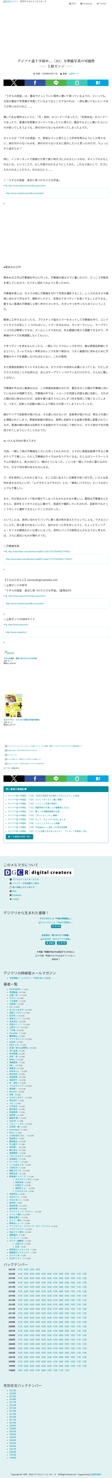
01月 (20, 1269)
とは (25, 879)
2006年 (12, 1434)
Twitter (102, 3)
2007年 (12, 1431)
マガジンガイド (16, 1229)
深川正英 (13, 1051)
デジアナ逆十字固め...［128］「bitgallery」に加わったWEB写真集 (37, 827)
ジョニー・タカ (16, 1124)
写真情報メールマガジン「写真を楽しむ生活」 (30, 978)
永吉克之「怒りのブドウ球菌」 (56, 935)
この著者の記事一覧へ (20, 837)
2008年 (12, 1428)
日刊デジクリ (15, 1258)
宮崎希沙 (13, 1138)
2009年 (12, 1425)
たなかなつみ (21, 1191)
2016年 (12, 1405)
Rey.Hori (13, 1092)
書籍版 (51, 943)
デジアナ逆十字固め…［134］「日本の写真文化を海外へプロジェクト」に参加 (43, 796)
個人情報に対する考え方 (23, 887)
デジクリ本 (14, 1255)
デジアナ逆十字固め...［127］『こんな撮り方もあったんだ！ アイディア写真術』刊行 (47, 831)
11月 (78, 1274)
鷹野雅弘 (13, 1036)
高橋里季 (13, 1062)
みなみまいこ (15, 1200)
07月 (55, 1274)
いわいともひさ (16, 1156)
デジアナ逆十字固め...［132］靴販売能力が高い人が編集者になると (39, 807)
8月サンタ (14, 1045)
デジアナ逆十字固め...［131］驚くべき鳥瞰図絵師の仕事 (34, 811)
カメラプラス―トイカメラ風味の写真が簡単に (22, 720)
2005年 (12, 1437)
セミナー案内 (15, 1220)
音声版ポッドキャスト (19, 1249)
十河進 (12, 1030)
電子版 (57, 926)
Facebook (87, 3)
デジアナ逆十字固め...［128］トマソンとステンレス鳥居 (34, 823)
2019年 (12, 1396)
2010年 (12, 1423)
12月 (84, 1274)
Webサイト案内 (16, 1232)
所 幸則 (13, 1083)
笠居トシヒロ (15, 1013)
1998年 (12, 1458)
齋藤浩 (12, 1068)
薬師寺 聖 (13, 1118)
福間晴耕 (13, 1153)
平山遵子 (13, 1144)
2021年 (12, 1390)
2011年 (12, 1420)
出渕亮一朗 (14, 1127)
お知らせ (19, 1244)
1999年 (12, 1455)
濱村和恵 (13, 1208)
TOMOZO (13, 1168)
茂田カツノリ (15, 1024)
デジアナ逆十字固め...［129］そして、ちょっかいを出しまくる (37, 819)
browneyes (14, 1130)
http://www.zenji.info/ (18, 624)
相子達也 (13, 1074)
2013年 (12, 1414)
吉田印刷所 (96, 1474)
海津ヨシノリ (15, 1018)
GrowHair (13, 1033)
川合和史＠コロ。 (17, 1135)
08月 (61, 1274)
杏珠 (11, 1094)
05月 (43, 1274)
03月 (32, 1269)
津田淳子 (13, 1080)
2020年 (12, 1393)
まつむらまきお (16, 1010)
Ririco (11, 1132)
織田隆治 (13, 1141)
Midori (12, 1059)
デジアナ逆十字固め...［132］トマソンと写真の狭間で (33, 803)
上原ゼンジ (14, 1027)
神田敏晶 (13, 992)
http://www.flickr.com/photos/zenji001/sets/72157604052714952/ (39, 551)
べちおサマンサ (16, 1086)
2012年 (12, 1417)
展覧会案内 (14, 1217)
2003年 (12, 1443)
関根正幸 (13, 1173)
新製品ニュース (16, 1223)
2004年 (12, 1440)
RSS (73, 3)
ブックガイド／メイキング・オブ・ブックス (29, 1226)
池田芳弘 (13, 1194)
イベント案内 (15, 1214)
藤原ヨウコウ (15, 1170)
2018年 (12, 1399)
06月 (49, 1274)
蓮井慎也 (13, 1109)
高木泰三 (13, 1100)
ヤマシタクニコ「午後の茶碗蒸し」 (56, 918)
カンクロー (14, 1162)
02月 (26, 1269)
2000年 (12, 1452)
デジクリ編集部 (16, 1241)
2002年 (12, 1446)
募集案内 (13, 1235)
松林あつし (14, 1071)
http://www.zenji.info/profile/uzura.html (26, 186)
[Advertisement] (56, 34)
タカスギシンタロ (23, 1179)
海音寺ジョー (21, 1188)
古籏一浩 (13, 995)
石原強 (12, 1004)
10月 (73, 1274)
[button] (14, 83)
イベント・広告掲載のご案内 (25, 883)
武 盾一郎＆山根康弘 (18, 1048)
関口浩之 (13, 1150)
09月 (67, 1274)
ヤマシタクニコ (16, 1039)
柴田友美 (19, 1182)
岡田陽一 (13, 1089)
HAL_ (11, 1065)
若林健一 (13, 1147)
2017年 (12, 1402)
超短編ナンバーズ (17, 1176)
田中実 (12, 1203)
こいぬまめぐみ (16, 1165)
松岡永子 (19, 1185)
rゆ (10, 1007)
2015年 (12, 1408)
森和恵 (12, 1115)
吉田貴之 (13, 1159)
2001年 (12, 1449)
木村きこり (14, 1197)
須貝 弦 (13, 1056)
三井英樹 (13, 1001)
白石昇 (12, 1042)
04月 (38, 1269)
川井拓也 (13, 1106)
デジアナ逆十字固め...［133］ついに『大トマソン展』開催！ (36, 800)
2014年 (12, 1411)
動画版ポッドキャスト (19, 1252)
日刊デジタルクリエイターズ (33, 1)
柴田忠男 (13, 1206)
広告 (17, 1247)
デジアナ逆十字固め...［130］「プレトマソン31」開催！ (33, 815)
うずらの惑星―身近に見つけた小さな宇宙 (20, 658)
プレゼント (14, 1238)
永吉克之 (13, 1021)
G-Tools (7, 768)
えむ (11, 1103)
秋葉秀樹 (13, 1112)
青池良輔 (13, 1053)
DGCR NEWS (15, 989)
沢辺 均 (12, 1121)
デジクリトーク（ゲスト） (21, 1211)
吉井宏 (12, 1015)
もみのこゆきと (16, 1097)
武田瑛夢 (13, 1077)
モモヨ (12, 998)
